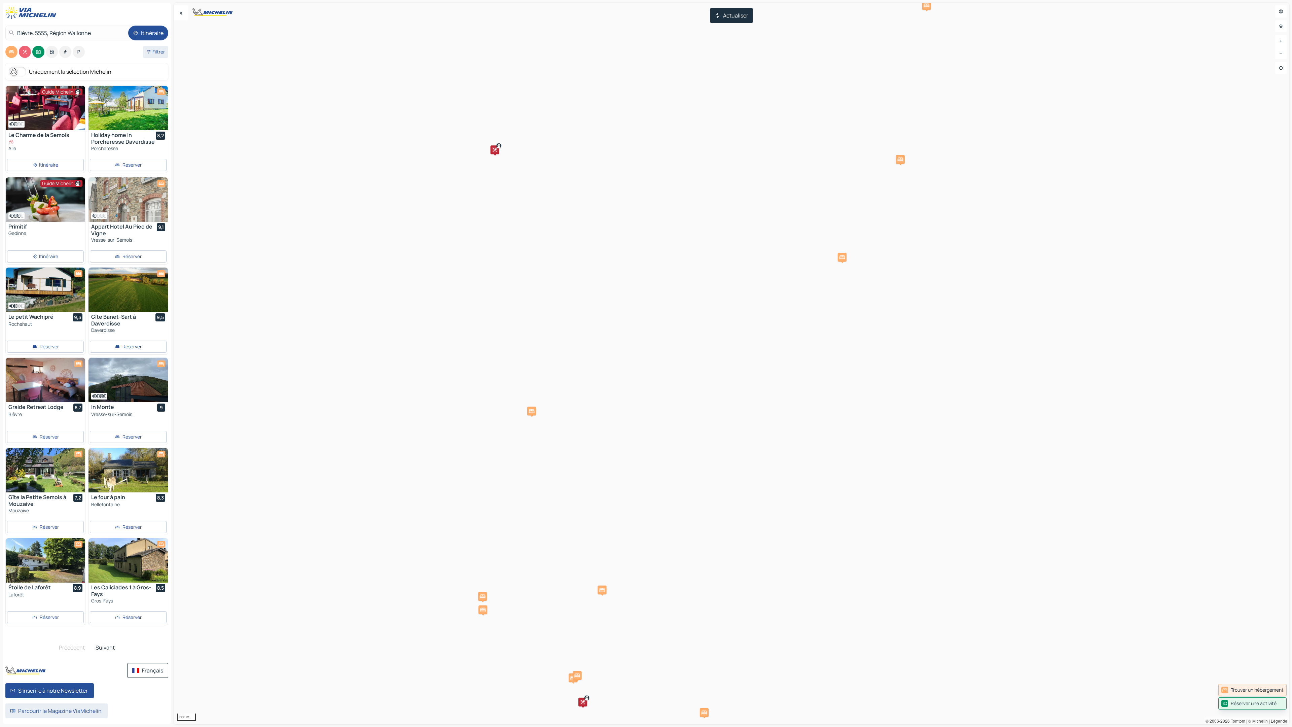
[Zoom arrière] (1281, 53)
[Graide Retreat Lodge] (45, 380)
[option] (11, 52)
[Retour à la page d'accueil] (32, 12)
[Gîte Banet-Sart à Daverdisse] (128, 290)
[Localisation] (1281, 68)
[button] (582, 702)
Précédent (72, 647)
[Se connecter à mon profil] (1281, 11)
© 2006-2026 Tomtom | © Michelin (1237, 721)
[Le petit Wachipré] (45, 290)
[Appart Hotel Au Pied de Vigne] (128, 199)
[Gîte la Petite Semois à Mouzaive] (45, 470)
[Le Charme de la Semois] (45, 108)
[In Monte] (128, 380)
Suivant (105, 647)
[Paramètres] (1281, 26)
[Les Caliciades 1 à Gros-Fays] (128, 560)
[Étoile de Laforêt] (45, 560)
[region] (731, 363)
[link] (1252, 690)
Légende (1279, 721)
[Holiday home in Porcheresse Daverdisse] (128, 108)
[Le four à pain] (128, 470)
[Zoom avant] (1281, 41)
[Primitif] (45, 199)
